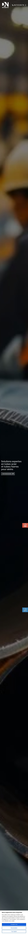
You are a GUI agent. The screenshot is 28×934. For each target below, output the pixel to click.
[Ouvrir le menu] (26, 5)
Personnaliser (14, 928)
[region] (14, 922)
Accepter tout (14, 924)
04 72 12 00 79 (19, 5)
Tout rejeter (14, 931)
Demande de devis (7, 473)
